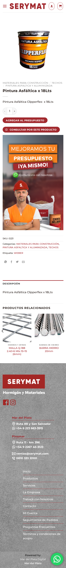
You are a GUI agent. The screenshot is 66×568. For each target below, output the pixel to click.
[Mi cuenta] (51, 6)
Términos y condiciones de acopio (42, 536)
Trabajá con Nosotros (38, 499)
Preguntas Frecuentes (39, 527)
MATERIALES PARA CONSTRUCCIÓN (25, 82)
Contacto (29, 506)
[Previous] (3, 338)
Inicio (26, 471)
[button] (5, 6)
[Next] (63, 338)
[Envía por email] (23, 262)
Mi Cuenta (30, 513)
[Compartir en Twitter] (17, 262)
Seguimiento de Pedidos (40, 520)
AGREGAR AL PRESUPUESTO (25, 120)
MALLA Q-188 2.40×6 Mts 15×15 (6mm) (17, 351)
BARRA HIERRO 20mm (49, 350)
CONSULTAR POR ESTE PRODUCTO (32, 129)
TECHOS (57, 82)
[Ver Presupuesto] (60, 6)
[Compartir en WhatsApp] (5, 262)
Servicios (29, 485)
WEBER (18, 253)
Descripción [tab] (11, 283)
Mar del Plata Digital (33, 559)
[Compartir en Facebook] (11, 262)
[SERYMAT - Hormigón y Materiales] (24, 384)
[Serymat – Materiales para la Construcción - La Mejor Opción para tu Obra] (28, 6)
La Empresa (31, 492)
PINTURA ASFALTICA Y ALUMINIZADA (28, 85)
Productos (30, 478)
